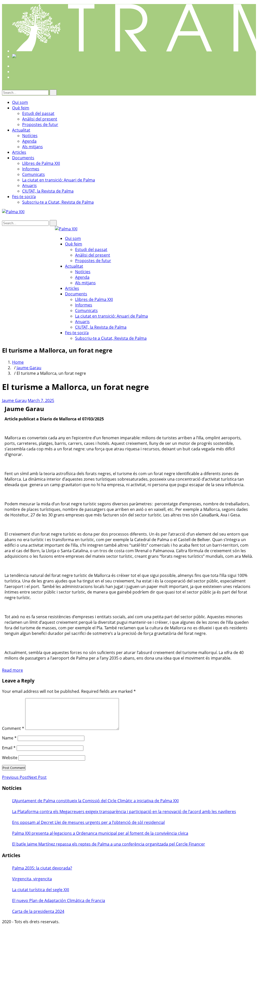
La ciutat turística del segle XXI (40, 889)
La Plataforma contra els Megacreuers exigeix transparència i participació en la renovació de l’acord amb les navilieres (124, 811)
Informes (30, 169)
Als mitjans (32, 146)
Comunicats (33, 174)
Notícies (30, 135)
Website (9, 757)
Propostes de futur (40, 124)
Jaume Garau (29, 367)
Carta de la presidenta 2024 (38, 911)
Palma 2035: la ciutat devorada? (42, 868)
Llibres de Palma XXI (41, 163)
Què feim (20, 108)
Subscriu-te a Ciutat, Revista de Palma (58, 202)
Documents (23, 158)
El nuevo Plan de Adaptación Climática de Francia (58, 900)
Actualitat (21, 130)
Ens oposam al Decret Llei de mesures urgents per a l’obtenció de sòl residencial (88, 822)
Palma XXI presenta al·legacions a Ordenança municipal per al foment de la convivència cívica (100, 833)
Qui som (20, 102)
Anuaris (29, 185)
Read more (12, 670)
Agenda (29, 141)
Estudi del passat (38, 113)
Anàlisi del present (39, 119)
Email (9, 748)
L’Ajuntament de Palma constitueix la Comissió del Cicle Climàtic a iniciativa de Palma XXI (95, 800)
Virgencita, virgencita (32, 879)
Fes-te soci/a (24, 196)
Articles (19, 152)
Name (9, 738)
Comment (13, 728)
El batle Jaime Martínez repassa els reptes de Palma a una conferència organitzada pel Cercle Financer (108, 844)
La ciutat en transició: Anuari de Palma (58, 180)
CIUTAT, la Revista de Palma (48, 191)
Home (18, 362)
